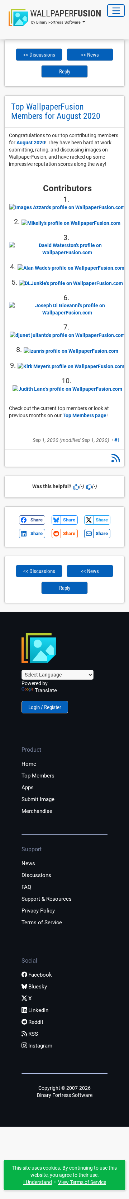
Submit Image (38, 799)
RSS (33, 1034)
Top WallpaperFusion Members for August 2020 (55, 111)
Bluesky (37, 986)
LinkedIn (38, 1010)
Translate (46, 690)
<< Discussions (39, 55)
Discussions (36, 875)
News (28, 863)
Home (29, 764)
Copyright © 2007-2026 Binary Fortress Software (64, 1091)
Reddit (35, 1022)
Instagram (40, 1045)
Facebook (40, 975)
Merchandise (37, 811)
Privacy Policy (38, 910)
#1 (117, 440)
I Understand (37, 1182)
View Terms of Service (82, 1182)
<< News (90, 55)
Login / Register (44, 707)
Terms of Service (42, 922)
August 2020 (30, 142)
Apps (28, 787)
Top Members (38, 775)
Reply (64, 71)
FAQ (26, 887)
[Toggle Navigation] (116, 10)
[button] (52, 17)
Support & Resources (47, 899)
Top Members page (84, 415)
